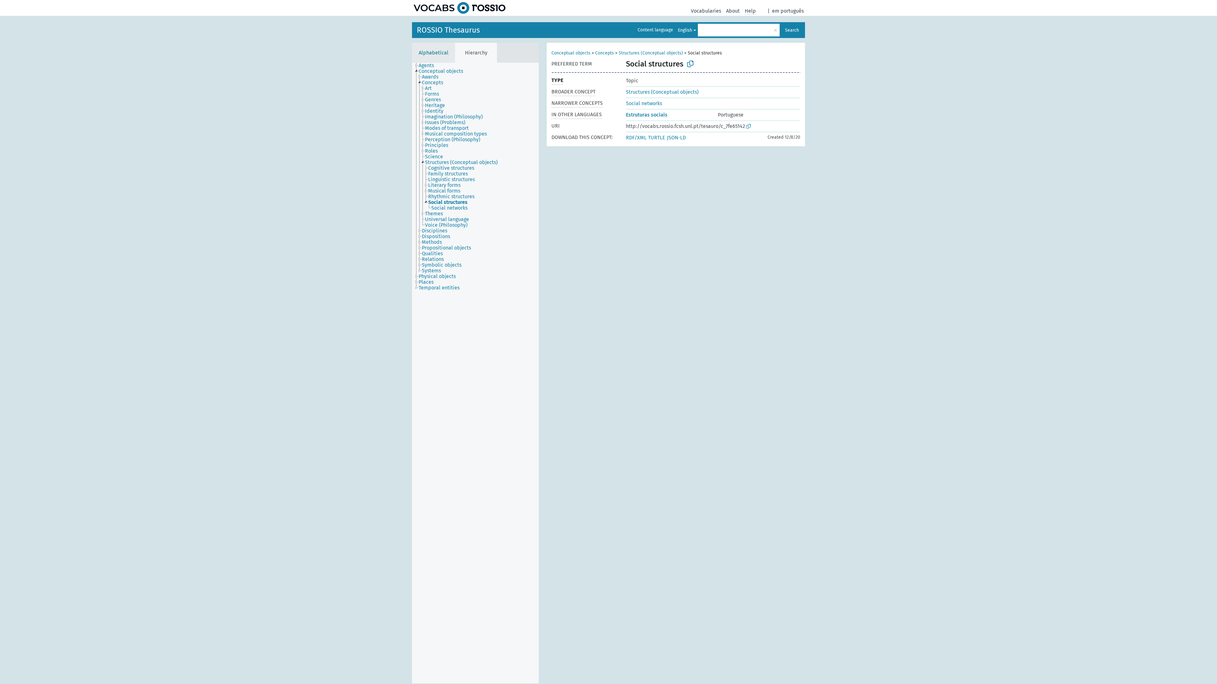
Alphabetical (433, 53)
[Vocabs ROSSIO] (459, 8)
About (733, 11)
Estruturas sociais (646, 115)
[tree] (475, 373)
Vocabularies (706, 11)
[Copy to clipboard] (690, 64)
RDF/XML (636, 138)
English (685, 30)
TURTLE (656, 138)
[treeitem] (429, 65)
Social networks (644, 103)
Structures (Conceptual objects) (651, 53)
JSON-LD (676, 138)
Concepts (604, 53)
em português (788, 11)
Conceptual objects (570, 53)
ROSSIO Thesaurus (448, 30)
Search (792, 30)
